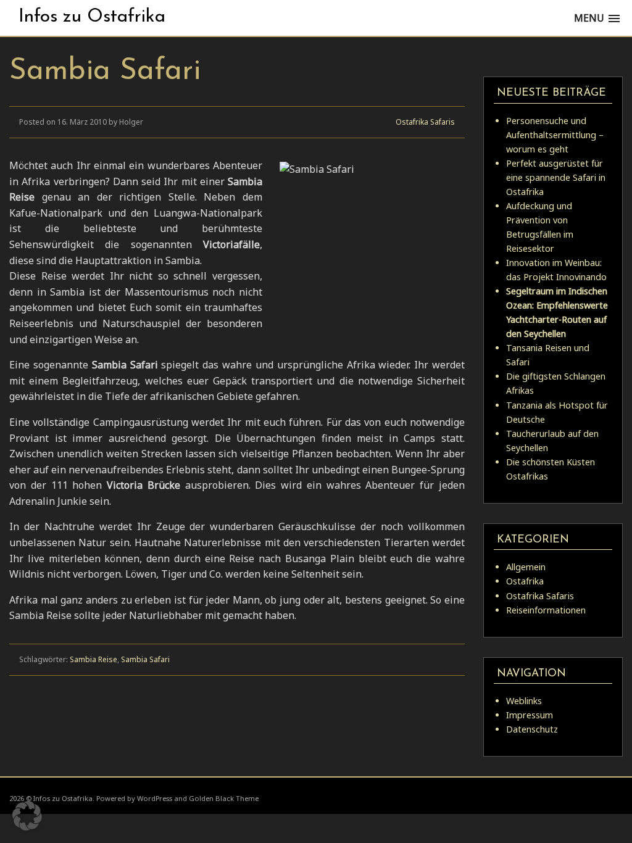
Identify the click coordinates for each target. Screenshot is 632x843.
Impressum (529, 715)
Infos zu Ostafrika (92, 17)
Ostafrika (525, 581)
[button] (27, 816)
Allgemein (526, 567)
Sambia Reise (93, 659)
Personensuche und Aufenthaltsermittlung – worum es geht (555, 135)
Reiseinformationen (546, 610)
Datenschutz (532, 729)
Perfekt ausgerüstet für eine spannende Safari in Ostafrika (555, 177)
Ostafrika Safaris (425, 122)
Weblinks (524, 701)
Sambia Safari (145, 659)
